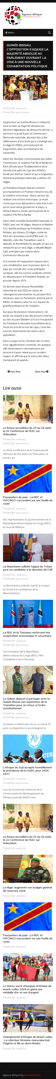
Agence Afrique (22, 112)
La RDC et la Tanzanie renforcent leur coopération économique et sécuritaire (27, 634)
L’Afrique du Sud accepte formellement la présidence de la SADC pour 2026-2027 (27, 771)
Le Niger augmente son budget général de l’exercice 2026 (27, 889)
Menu (10, 32)
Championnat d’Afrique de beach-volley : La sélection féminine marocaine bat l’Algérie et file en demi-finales (28, 1040)
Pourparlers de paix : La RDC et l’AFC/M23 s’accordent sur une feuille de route (28, 500)
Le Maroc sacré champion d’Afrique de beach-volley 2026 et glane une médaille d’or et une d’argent (27, 989)
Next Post (40, 371)
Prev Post (15, 371)
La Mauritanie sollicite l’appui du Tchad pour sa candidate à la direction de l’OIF (28, 568)
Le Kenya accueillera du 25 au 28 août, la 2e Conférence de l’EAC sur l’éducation (27, 431)
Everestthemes (32, 1075)
